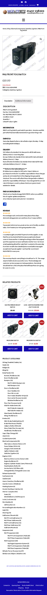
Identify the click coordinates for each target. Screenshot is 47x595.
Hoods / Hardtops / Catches (11, 489)
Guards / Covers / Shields (11, 484)
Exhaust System (8, 473)
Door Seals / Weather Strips (17, 396)
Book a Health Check (28, 585)
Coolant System (8, 439)
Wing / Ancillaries (10, 416)
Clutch (5, 436)
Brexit (27, 588)
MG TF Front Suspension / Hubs (17, 536)
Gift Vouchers (8, 505)
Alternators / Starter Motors (13, 444)
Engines (5, 456)
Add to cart (12, 315)
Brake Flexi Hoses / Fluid (12, 423)
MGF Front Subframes (11, 523)
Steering (5, 513)
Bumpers (7, 380)
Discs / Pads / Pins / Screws (12, 428)
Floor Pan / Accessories (11, 403)
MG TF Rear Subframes (11, 520)
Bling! (4, 370)
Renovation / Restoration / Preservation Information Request (23, 590)
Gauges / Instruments (11, 449)
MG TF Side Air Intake (14, 408)
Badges (5, 368)
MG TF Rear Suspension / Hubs (17, 538)
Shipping (21, 588)
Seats (6, 494)
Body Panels (6, 373)
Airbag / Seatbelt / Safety (11, 362)
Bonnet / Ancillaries (10, 376)
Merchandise (7, 502)
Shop (8, 29)
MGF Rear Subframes (11, 525)
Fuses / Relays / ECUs (10, 446)
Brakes (5, 418)
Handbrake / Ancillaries (11, 431)
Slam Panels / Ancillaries (12, 413)
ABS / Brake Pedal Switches (13, 421)
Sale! (4, 510)
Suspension (6, 530)
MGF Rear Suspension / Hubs (17, 548)
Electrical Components (18, 29)
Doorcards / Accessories (16, 398)
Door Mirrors (12, 393)
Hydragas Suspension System (17, 544)
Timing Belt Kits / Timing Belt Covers (15, 471)
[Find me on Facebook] (25, 2)
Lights (15, 122)
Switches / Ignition (31, 29)
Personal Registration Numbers (13, 507)
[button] (23, 20)
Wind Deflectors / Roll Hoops (13, 497)
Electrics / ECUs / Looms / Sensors (15, 459)
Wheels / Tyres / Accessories (12, 551)
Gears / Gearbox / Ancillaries (12, 481)
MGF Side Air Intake (14, 411)
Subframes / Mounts (9, 515)
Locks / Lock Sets (8, 499)
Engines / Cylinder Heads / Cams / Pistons (17, 464)
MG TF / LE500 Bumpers (15, 383)
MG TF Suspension (10, 533)
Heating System (8, 486)
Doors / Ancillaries (10, 388)
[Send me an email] (22, 2)
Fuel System (6, 476)
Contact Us (7, 585)
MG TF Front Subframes (11, 518)
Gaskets (5, 479)
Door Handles (12, 391)
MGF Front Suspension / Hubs (17, 546)
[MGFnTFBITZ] (23, 11)
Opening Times (16, 585)
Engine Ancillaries (10, 461)
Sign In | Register (13, 5)
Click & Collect (39, 585)
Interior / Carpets (8, 492)
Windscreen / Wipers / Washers (13, 554)
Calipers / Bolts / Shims (11, 426)
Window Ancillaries (14, 400)
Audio (4, 365)
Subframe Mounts (10, 528)
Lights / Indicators (10, 451)
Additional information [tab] (23, 101)
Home (4, 29)
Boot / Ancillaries (9, 378)
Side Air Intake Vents (11, 405)
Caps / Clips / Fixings (9, 433)
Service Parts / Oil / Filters (12, 468)
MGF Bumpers (12, 385)
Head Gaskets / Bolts (11, 466)
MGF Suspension (9, 541)
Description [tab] (8, 101)
